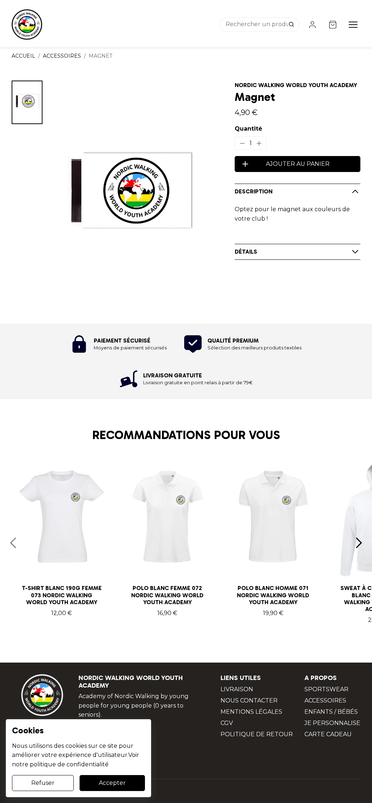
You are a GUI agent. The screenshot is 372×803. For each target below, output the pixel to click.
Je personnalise (332, 723)
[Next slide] (359, 543)
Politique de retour (257, 734)
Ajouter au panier (297, 163)
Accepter (112, 782)
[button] (27, 102)
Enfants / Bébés (331, 711)
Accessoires (62, 56)
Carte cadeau (328, 734)
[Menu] (353, 24)
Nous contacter (249, 700)
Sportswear (326, 689)
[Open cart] (333, 24)
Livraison (237, 689)
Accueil (23, 56)
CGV (227, 723)
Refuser (42, 782)
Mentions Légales (251, 711)
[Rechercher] (292, 24)
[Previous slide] (13, 543)
